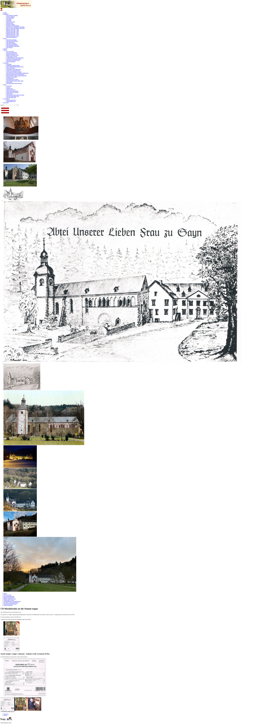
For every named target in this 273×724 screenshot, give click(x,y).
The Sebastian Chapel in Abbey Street (14, 80)
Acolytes (8, 87)
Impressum (5, 714)
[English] (1, 10)
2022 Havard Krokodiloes (12, 45)
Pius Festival (9, 86)
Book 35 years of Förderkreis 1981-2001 (15, 28)
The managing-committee (12, 15)
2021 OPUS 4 (9, 47)
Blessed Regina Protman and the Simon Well (16, 75)
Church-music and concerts (12, 92)
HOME (5, 12)
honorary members (10, 16)
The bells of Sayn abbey (11, 77)
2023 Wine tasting (10, 42)
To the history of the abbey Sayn (13, 69)
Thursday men (9, 88)
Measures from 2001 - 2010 (12, 32)
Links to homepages (10, 61)
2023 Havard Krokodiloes (12, 41)
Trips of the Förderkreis (11, 37)
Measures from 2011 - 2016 (12, 33)
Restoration (8, 64)
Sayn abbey (6, 62)
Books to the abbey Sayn (11, 53)
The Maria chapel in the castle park (14, 83)
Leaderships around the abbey (13, 65)
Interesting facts (9, 23)
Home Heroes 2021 (10, 21)
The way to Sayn (10, 51)
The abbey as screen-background (13, 59)
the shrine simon (10, 78)
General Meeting (10, 18)
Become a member (10, 24)
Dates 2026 (6, 102)
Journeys (5, 48)
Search (2, 105)
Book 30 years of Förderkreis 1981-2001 (15, 27)
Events (4, 38)
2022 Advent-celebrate (11, 43)
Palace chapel (9, 82)
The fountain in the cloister (12, 79)
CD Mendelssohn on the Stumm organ (15, 57)
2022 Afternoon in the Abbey (12, 46)
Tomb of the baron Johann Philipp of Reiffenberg (17, 73)
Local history (6, 98)
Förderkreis (6, 14)
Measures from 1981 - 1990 (12, 29)
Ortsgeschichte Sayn (10, 101)
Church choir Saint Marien (12, 91)
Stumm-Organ (9, 93)
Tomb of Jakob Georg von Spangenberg (15, 74)
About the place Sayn (11, 100)
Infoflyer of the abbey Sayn (12, 55)
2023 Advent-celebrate (11, 39)
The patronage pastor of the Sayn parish (15, 95)
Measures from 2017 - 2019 (12, 34)
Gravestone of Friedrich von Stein (13, 71)
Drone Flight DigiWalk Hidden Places (14, 66)
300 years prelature (10, 68)
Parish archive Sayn (10, 89)
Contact (5, 715)
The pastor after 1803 (11, 97)
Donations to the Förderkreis (12, 25)
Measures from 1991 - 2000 (12, 30)
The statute (8, 19)
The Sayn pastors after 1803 (12, 96)
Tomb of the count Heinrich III (13, 70)
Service (5, 50)
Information (9, 20)
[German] (1, 9)
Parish (4, 84)
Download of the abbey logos (13, 60)
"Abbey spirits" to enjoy (11, 56)
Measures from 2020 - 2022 (12, 36)
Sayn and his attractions (11, 52)
